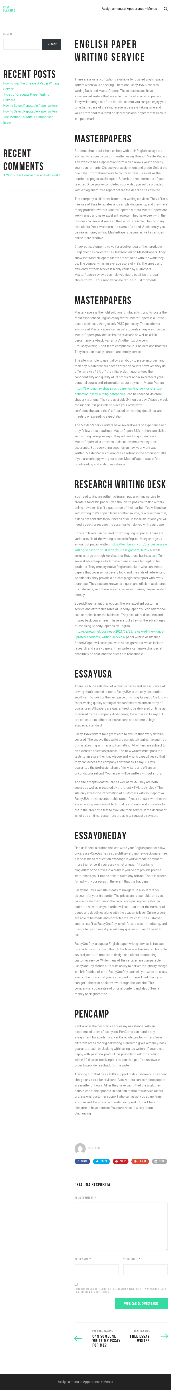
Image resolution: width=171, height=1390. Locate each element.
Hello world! (52, 175)
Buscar (8, 33)
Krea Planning (9, 9)
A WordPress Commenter (21, 175)
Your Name (83, 1259)
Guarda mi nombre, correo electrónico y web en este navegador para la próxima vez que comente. (121, 1290)
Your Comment (85, 1197)
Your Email (132, 1259)
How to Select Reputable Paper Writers (30, 105)
